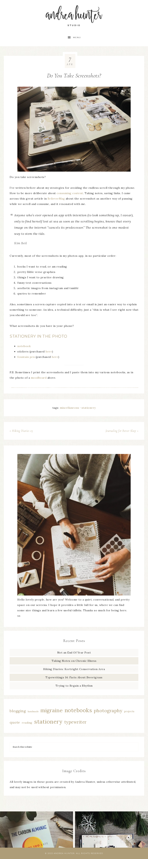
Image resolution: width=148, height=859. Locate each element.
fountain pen (26, 357)
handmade (33, 711)
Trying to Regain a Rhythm (74, 685)
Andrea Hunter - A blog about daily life (73, 16)
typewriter (75, 722)
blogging (18, 711)
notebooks (78, 710)
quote (15, 722)
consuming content (70, 193)
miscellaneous (69, 407)
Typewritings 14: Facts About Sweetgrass (74, 677)
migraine (51, 710)
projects (129, 711)
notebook (24, 346)
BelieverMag (56, 198)
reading (27, 722)
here (48, 351)
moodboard (39, 377)
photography (108, 711)
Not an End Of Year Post (74, 652)
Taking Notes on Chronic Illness (74, 661)
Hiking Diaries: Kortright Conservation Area (74, 669)
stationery (89, 407)
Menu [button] (77, 37)
